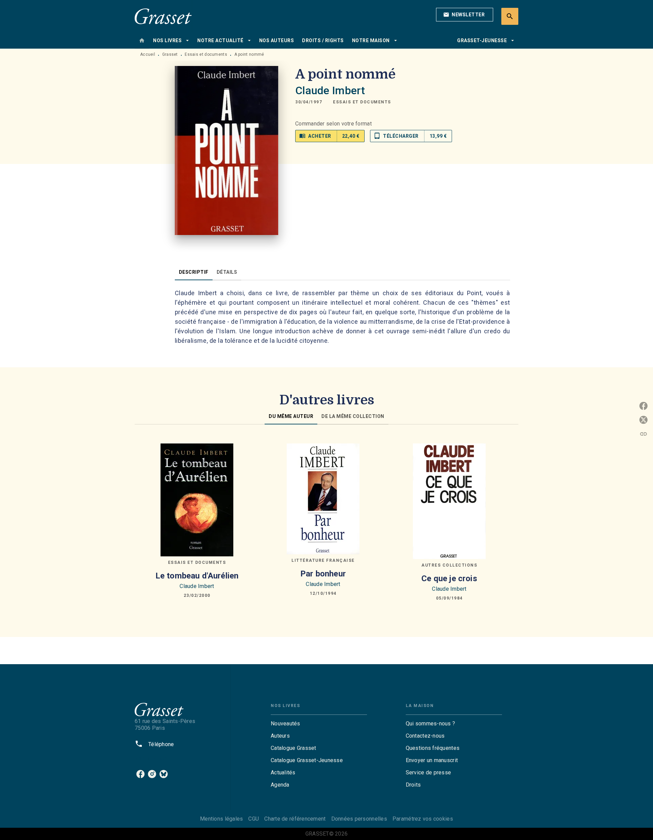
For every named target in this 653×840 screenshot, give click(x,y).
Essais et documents (206, 54)
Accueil (147, 54)
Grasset (170, 54)
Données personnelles (359, 819)
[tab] (142, 40)
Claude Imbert (330, 90)
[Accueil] (163, 16)
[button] (464, 14)
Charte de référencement (294, 819)
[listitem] (140, 774)
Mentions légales (221, 819)
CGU (253, 819)
